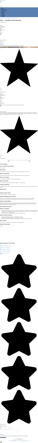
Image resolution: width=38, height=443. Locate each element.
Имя (1, 427)
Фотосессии (3, 15)
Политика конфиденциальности (13, 440)
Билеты (2, 8)
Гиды (2, 7)
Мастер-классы (3, 12)
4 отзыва (1, 33)
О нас (24, 439)
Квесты (2, 11)
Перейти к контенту (2, 0)
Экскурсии (2, 16)
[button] (8, 161)
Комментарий (2, 434)
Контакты (14, 439)
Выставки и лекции (4, 10)
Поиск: (1, 6)
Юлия (1, 90)
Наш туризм (3, 3)
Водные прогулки (3, 9)
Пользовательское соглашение (24, 440)
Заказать (1, 44)
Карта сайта (19, 439)
